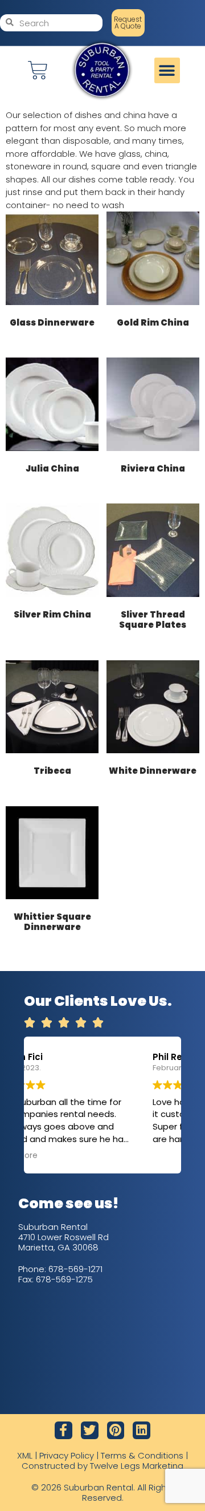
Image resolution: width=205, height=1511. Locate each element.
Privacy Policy (66, 1455)
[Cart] (38, 70)
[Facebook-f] (63, 1430)
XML (24, 1455)
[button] (167, 70)
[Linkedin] (141, 1430)
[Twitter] (90, 1430)
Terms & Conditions (142, 1455)
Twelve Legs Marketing (136, 1466)
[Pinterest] (116, 1430)
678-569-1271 (75, 1269)
